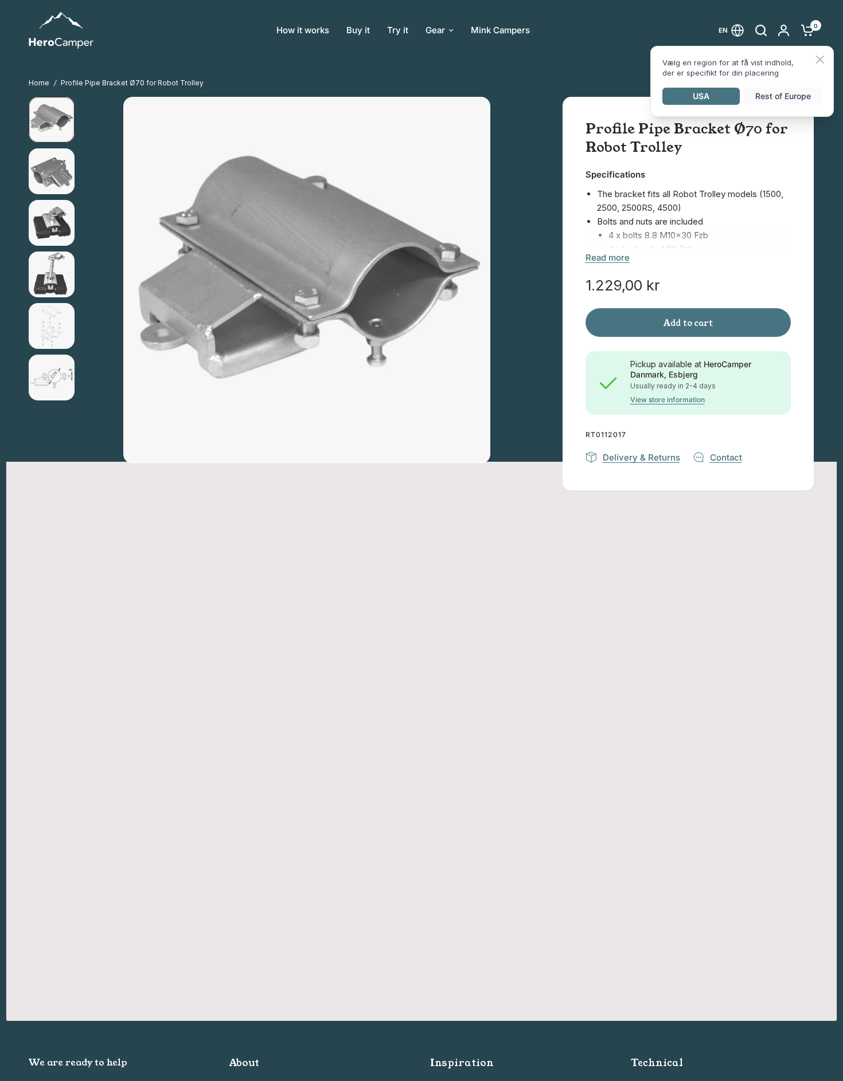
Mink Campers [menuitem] (500, 30)
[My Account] (783, 30)
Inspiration (462, 1063)
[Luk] (820, 60)
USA (701, 96)
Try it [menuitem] (397, 30)
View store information (667, 399)
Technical (657, 1063)
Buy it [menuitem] (358, 30)
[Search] (761, 30)
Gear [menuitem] (435, 30)
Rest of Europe (783, 96)
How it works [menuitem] (302, 30)
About (244, 1063)
